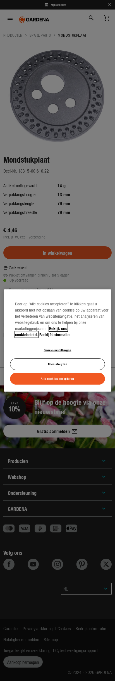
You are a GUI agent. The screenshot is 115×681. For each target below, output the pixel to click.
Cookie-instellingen (57, 350)
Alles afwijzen (58, 364)
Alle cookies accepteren (57, 378)
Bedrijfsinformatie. (55, 334)
